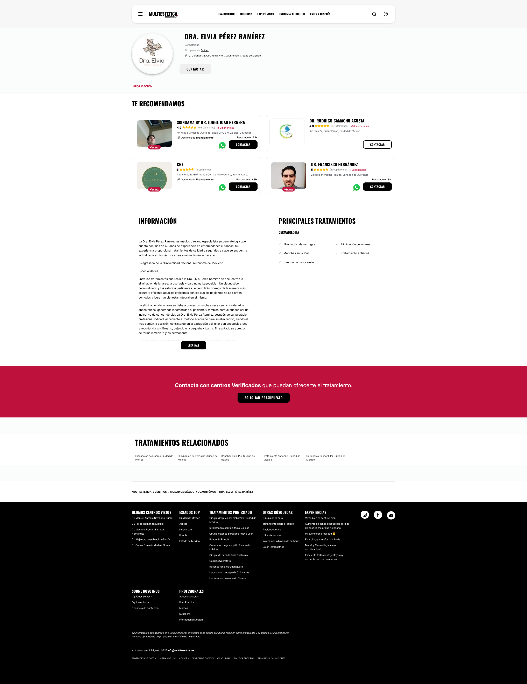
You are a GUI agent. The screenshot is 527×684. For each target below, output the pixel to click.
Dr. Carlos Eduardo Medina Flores (151, 545)
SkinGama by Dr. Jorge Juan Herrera (211, 122)
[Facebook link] (378, 516)
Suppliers (184, 613)
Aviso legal (224, 658)
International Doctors (191, 619)
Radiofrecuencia (272, 529)
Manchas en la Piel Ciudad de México (238, 457)
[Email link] (391, 515)
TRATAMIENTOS (226, 14)
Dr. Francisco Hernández (334, 164)
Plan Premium (187, 602)
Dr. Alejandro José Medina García (151, 539)
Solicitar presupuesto (264, 397)
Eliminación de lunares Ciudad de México (154, 457)
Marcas (183, 608)
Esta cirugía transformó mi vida (322, 539)
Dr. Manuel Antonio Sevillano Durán (152, 517)
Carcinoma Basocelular (298, 262)
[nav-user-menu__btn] (385, 14)
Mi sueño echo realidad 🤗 (320, 533)
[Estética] (163, 15)
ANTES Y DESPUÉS (320, 14)
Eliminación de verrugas (299, 244)
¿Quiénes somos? (142, 596)
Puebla (183, 535)
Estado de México (189, 541)
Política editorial (244, 658)
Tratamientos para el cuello (278, 523)
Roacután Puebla (219, 539)
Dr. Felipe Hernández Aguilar (148, 523)
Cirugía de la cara (273, 517)
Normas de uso (167, 658)
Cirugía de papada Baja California (228, 555)
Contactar (243, 144)
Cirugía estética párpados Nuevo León (231, 533)
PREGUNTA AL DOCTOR (292, 14)
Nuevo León (186, 529)
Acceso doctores (189, 596)
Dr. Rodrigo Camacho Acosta (336, 121)
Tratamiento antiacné (355, 253)
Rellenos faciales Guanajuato (226, 566)
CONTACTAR (195, 69)
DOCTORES (246, 14)
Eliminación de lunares (355, 244)
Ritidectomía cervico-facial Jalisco (229, 527)
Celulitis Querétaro (220, 560)
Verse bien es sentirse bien (320, 517)
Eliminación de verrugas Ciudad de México (198, 457)
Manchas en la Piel (296, 253)
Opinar (205, 50)
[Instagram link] (365, 516)
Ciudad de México (189, 517)
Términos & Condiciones (271, 658)
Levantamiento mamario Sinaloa (227, 578)
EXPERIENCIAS (265, 14)
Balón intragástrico (273, 546)
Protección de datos (144, 658)
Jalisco (183, 523)
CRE (180, 164)
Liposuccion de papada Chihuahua (229, 572)
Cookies (184, 658)
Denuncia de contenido (145, 608)
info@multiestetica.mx (180, 650)
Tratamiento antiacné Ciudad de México (282, 457)
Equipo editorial (140, 602)
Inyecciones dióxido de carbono (281, 541)
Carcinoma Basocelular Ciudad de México (325, 457)
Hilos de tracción (272, 535)
